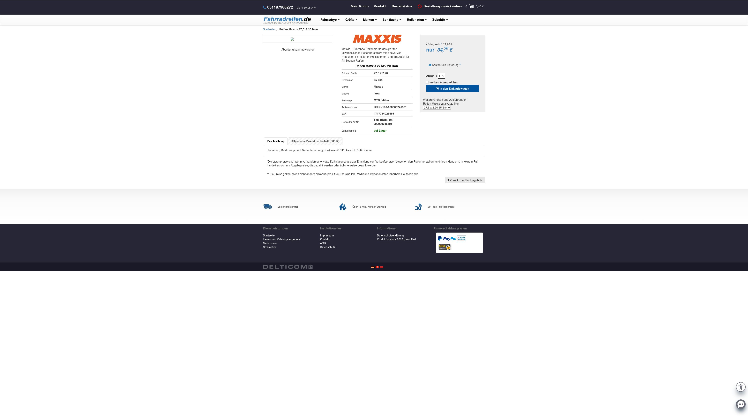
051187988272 (280, 7)
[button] (741, 386)
